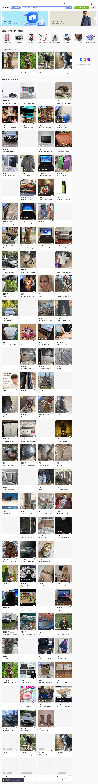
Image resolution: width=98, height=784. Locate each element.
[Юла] (5, 7)
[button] (16, 69)
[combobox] (44, 7)
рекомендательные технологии (85, 74)
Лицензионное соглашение (85, 64)
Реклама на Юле (85, 67)
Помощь (85, 69)
